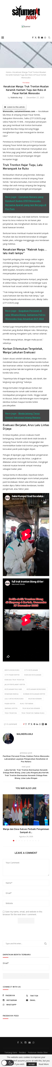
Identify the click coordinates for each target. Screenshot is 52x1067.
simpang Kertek (11, 708)
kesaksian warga (11, 694)
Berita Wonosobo (12, 670)
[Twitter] (36, 37)
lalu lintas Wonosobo (14, 699)
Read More (44, 1064)
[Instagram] (39, 37)
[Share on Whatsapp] (40, 724)
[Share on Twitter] (31, 724)
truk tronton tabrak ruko (32, 713)
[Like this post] (26, 724)
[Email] (42, 37)
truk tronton (11, 713)
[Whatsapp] (45, 37)
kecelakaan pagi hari (13, 689)
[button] (5, 817)
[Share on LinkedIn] (37, 724)
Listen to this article (16, 107)
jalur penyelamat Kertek (15, 684)
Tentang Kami (10, 1052)
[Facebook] (32, 37)
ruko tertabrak (26, 703)
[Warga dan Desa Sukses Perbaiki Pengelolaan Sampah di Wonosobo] (26, 809)
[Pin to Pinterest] (34, 724)
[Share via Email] (46, 724)
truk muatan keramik (31, 708)
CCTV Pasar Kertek (12, 675)
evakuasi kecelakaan (32, 675)
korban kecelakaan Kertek (34, 694)
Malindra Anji (16, 97)
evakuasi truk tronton (14, 680)
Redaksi (22, 1052)
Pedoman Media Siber (38, 1052)
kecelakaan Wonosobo (36, 689)
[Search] (49, 37)
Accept (32, 1064)
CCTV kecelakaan (31, 670)
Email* (6, 963)
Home (8, 72)
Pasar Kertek (10, 703)
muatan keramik (35, 699)
